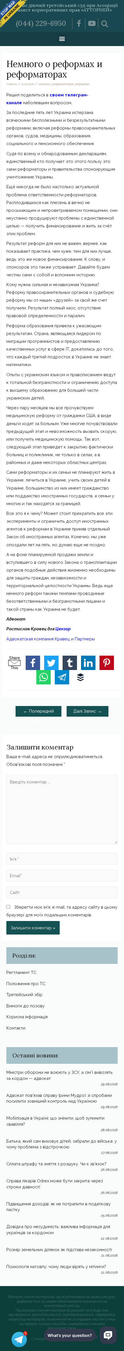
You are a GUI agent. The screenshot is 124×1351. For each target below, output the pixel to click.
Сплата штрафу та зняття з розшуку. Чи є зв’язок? (56, 1163)
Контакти (15, 1027)
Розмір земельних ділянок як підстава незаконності (59, 1249)
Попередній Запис (38, 712)
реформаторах (63, 84)
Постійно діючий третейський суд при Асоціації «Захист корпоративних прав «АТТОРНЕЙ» (62, 7)
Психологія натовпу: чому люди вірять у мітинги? (56, 1266)
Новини (11, 84)
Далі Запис (87, 711)
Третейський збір (24, 994)
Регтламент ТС (21, 972)
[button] (62, 38)
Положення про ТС (25, 983)
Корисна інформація (27, 1016)
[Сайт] (61, 893)
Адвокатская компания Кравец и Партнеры (50, 638)
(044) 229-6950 (41, 23)
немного (44, 84)
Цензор (63, 628)
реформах (82, 84)
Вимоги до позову (25, 1005)
